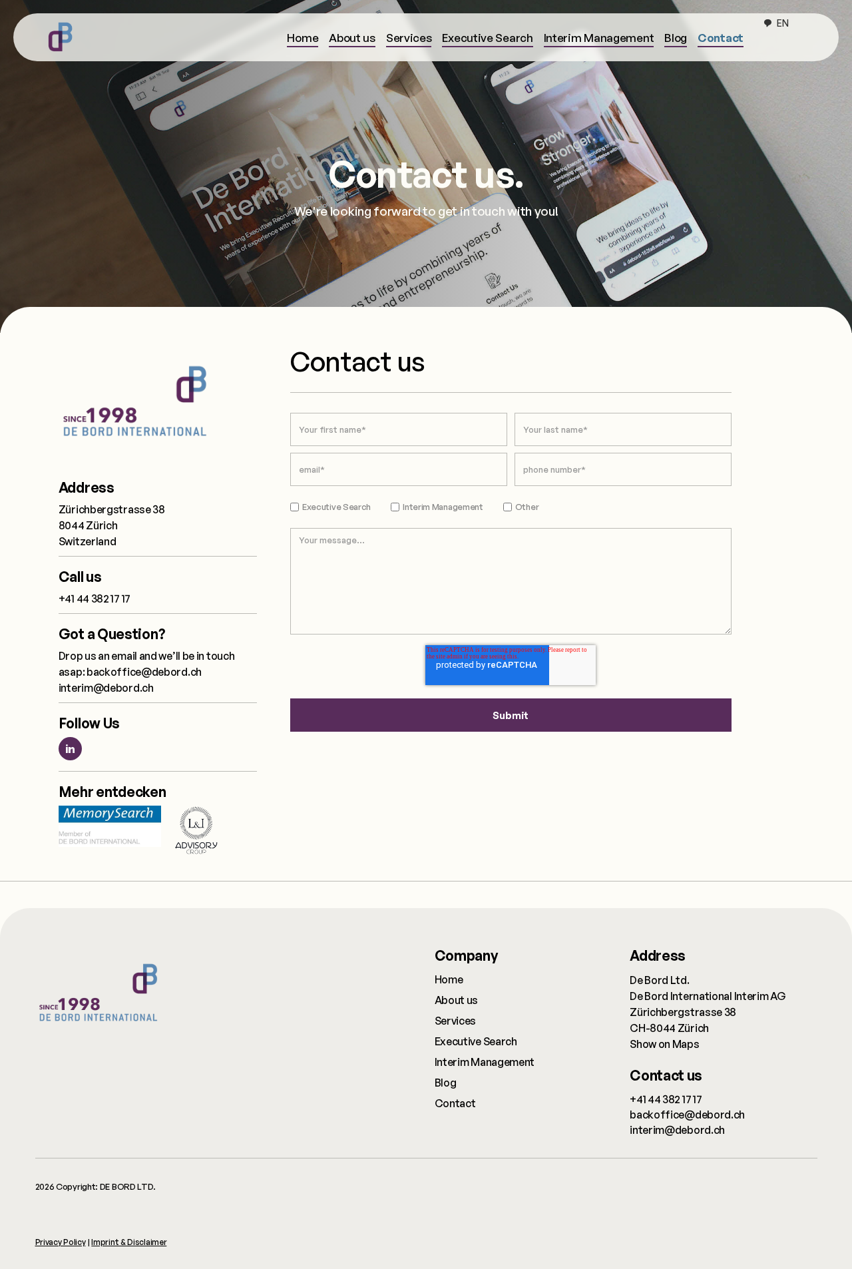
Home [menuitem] (449, 979)
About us (352, 38)
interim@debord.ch (106, 687)
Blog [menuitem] (446, 1082)
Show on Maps (664, 1044)
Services (409, 38)
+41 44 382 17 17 (94, 598)
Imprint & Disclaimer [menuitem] (128, 1242)
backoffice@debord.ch (144, 671)
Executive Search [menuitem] (476, 1041)
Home (302, 38)
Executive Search (487, 38)
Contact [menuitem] (455, 1103)
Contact (721, 38)
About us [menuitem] (457, 1000)
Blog (675, 38)
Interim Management (599, 38)
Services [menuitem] (456, 1020)
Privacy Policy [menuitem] (60, 1242)
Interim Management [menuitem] (485, 1062)
